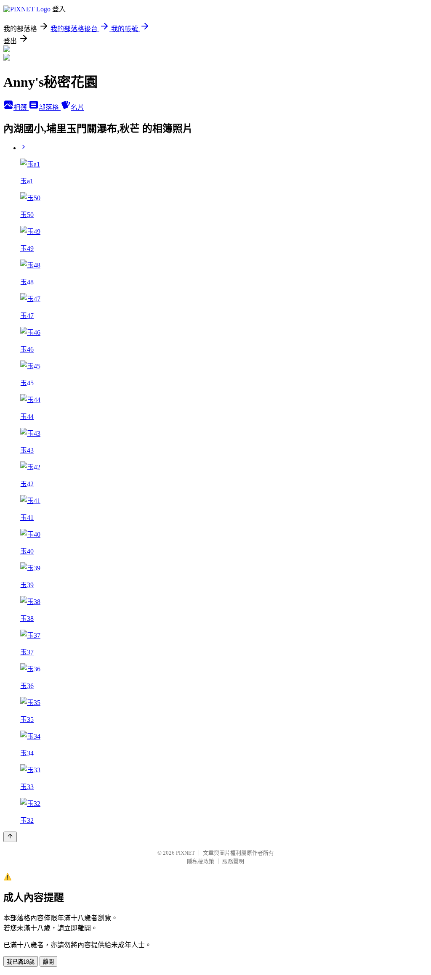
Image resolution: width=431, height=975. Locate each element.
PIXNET (185, 853)
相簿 (21, 107)
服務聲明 (233, 861)
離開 (48, 962)
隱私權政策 (200, 861)
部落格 (50, 107)
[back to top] (10, 837)
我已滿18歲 (21, 962)
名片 (77, 107)
